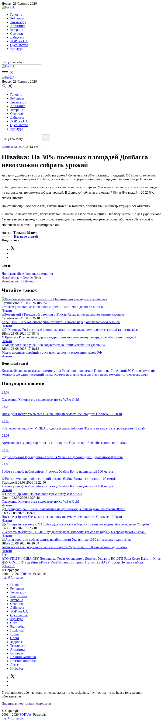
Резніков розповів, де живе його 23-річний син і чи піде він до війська (53, 307)
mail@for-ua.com (13, 577)
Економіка (9, 147)
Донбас (7, 273)
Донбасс (91, 558)
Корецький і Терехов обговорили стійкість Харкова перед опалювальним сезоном (61, 322)
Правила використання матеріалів (26, 703)
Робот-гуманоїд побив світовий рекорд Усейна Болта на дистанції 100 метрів (57, 486)
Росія (61, 558)
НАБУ (105, 562)
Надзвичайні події (23, 661)
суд (27, 562)
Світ (13, 623)
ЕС (113, 558)
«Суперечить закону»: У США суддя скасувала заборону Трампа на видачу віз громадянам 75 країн (74, 532)
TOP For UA (19, 41)
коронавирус (75, 558)
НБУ (5, 562)
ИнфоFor (16, 668)
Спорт (14, 638)
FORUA (25, 574)
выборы (138, 562)
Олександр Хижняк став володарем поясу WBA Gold (40, 501)
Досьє (14, 664)
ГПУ (20, 562)
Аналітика (17, 26)
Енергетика (18, 596)
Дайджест (17, 37)
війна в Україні (50, 562)
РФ (20, 558)
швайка (17, 273)
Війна (14, 634)
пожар (115, 562)
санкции (68, 562)
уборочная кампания (38, 273)
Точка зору (18, 22)
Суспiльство (19, 45)
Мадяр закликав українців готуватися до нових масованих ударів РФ (52, 352)
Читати (7, 310)
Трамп (79, 562)
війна (34, 562)
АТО (5, 558)
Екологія (16, 653)
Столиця (16, 33)
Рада (127, 558)
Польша (126, 562)
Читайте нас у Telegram (18, 281)
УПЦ (13, 558)
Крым (136, 558)
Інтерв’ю (16, 29)
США (27, 558)
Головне (16, 14)
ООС (13, 562)
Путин (90, 562)
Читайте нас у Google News (21, 277)
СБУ (35, 558)
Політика (17, 630)
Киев (157, 558)
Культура (16, 49)
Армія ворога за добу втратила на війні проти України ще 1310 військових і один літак (64, 547)
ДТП (119, 558)
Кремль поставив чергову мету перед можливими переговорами (101, 374)
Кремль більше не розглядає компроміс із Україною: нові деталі (47, 370)
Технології (17, 645)
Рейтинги (17, 18)
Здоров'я (16, 642)
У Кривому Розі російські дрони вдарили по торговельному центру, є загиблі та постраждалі (69, 337)
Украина (104, 558)
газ (98, 562)
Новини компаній (23, 657)
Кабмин (146, 558)
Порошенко (48, 558)
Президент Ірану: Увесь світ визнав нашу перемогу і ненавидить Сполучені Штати (62, 516)
